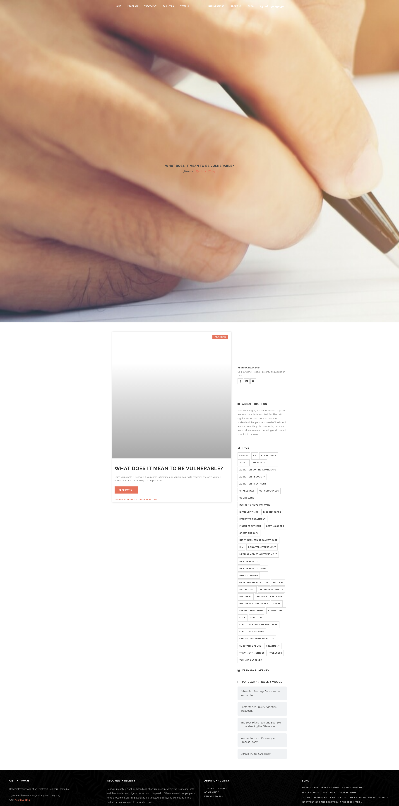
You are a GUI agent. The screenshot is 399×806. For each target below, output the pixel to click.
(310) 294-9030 (272, 6)
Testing (184, 6)
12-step (243, 455)
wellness (275, 653)
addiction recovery (252, 477)
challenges (247, 491)
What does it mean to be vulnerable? (169, 468)
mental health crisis (252, 568)
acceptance (268, 455)
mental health (248, 561)
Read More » (126, 490)
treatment (273, 646)
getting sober (275, 526)
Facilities (168, 6)
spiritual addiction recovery (258, 624)
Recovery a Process (269, 596)
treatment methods (252, 653)
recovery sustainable (253, 603)
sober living (276, 610)
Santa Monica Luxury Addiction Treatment (258, 709)
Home (118, 6)
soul (242, 617)
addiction (259, 462)
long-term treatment (262, 547)
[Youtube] (253, 381)
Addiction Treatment (252, 484)
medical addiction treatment (258, 554)
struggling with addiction (256, 639)
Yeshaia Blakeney (250, 660)
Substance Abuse (250, 646)
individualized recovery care (258, 540)
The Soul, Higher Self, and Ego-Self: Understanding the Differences (261, 724)
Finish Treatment (250, 526)
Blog (251, 6)
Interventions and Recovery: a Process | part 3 (258, 740)
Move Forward (248, 575)
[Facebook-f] (240, 381)
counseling (246, 498)
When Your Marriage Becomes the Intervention (260, 693)
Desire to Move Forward (254, 505)
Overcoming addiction (253, 582)
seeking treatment (251, 610)
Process (278, 582)
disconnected (272, 512)
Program (132, 6)
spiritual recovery (251, 632)
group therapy (249, 533)
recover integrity (271, 589)
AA (254, 455)
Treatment (150, 6)
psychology (247, 589)
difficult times (248, 512)
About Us (236, 6)
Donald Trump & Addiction (256, 753)
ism (241, 547)
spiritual (256, 617)
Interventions (216, 6)
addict (243, 462)
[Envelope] (247, 381)
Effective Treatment (252, 519)
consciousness (269, 491)
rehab (277, 603)
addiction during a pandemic (257, 470)
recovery (245, 596)
